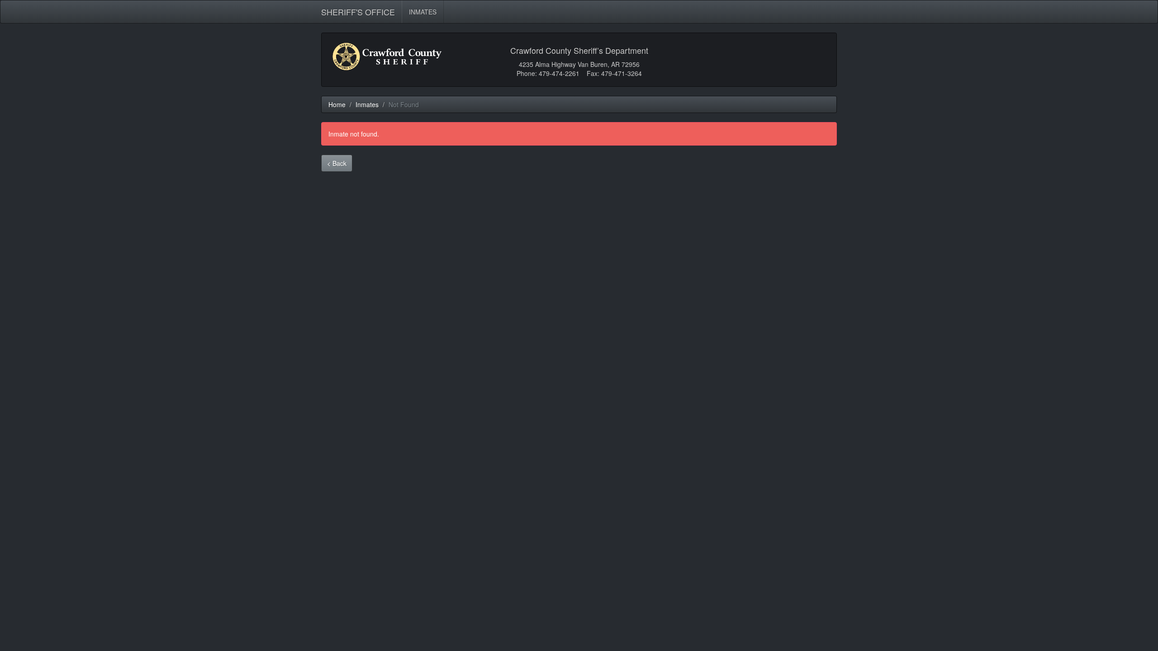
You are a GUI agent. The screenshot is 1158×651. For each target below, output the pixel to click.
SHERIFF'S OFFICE (358, 10)
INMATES (423, 11)
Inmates (367, 104)
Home (337, 104)
